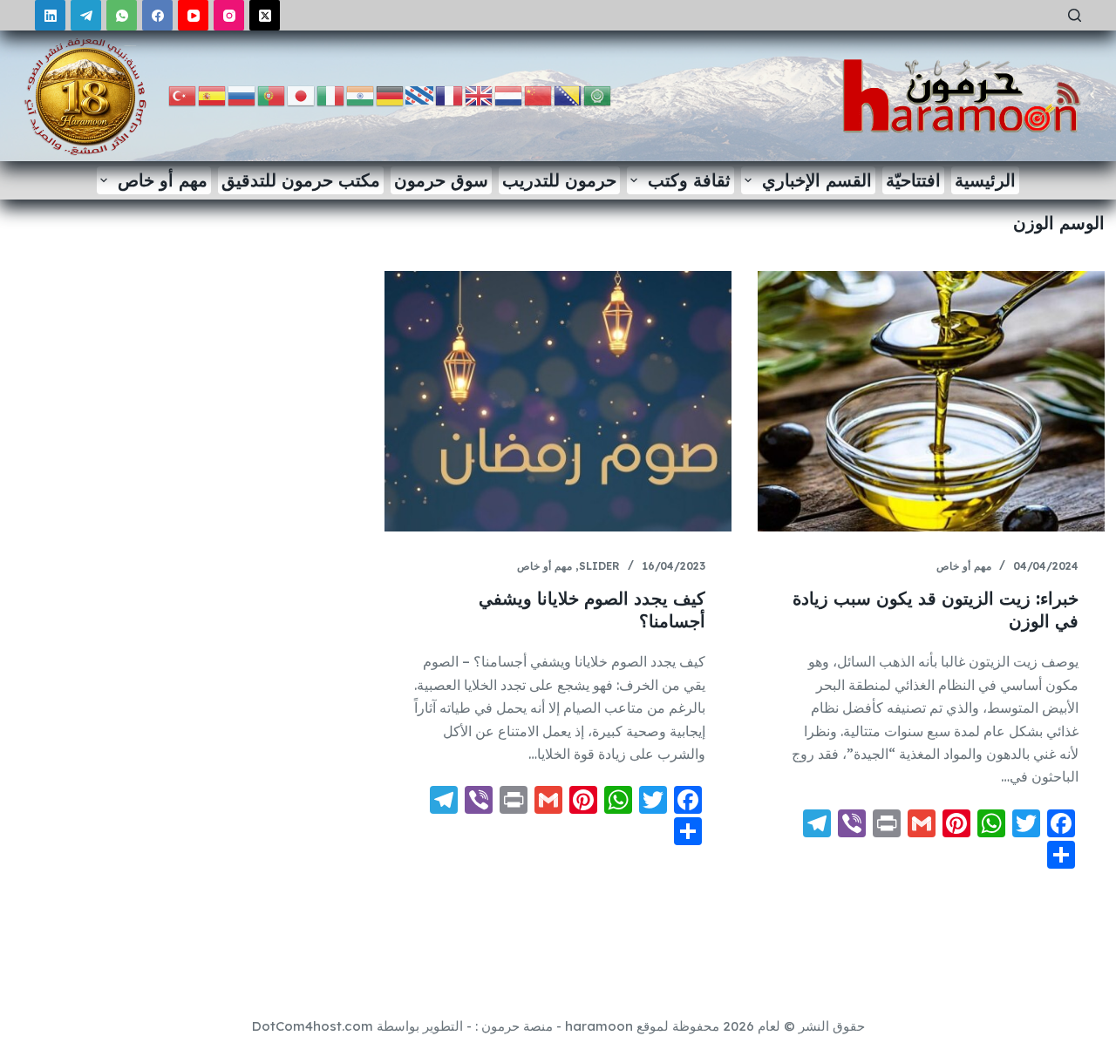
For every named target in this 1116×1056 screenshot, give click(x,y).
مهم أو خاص (163, 180)
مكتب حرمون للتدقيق (300, 180)
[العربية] (598, 94)
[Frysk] (420, 94)
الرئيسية (985, 180)
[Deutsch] (390, 94)
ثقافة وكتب (689, 180)
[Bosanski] (568, 94)
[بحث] (1074, 15)
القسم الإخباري (817, 180)
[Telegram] (86, 15)
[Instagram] (229, 15)
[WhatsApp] (121, 15)
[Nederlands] (509, 94)
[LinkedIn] (50, 15)
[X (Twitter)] (264, 15)
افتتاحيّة (913, 180)
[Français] (450, 94)
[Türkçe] (183, 94)
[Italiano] (331, 94)
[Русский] (242, 94)
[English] (479, 94)
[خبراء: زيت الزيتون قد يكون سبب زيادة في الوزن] (931, 401)
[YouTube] (193, 15)
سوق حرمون (441, 180)
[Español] (213, 94)
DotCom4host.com (312, 1026)
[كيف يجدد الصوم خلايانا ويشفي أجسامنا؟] (558, 401)
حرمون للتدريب (559, 180)
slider (599, 565)
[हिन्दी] (361, 94)
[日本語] (301, 94)
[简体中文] (539, 94)
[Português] (272, 94)
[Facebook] (157, 15)
